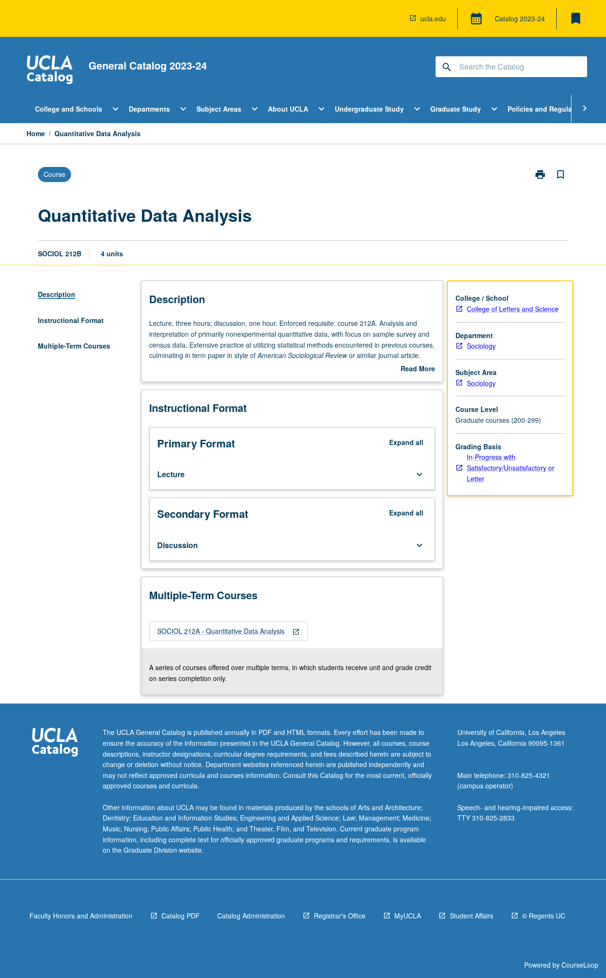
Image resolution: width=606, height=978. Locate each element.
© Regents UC (543, 915)
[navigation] (228, 631)
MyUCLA (407, 915)
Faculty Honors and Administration (81, 915)
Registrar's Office (339, 915)
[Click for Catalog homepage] (49, 70)
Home (36, 133)
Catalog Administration (251, 915)
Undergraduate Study (369, 109)
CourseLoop (579, 964)
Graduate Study (455, 109)
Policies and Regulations (548, 109)
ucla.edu (433, 18)
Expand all (406, 442)
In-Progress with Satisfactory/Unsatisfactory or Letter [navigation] (510, 467)
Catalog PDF (180, 915)
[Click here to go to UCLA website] (55, 743)
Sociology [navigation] (481, 345)
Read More (418, 369)
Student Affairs (471, 915)
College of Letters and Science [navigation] (513, 309)
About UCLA (288, 109)
